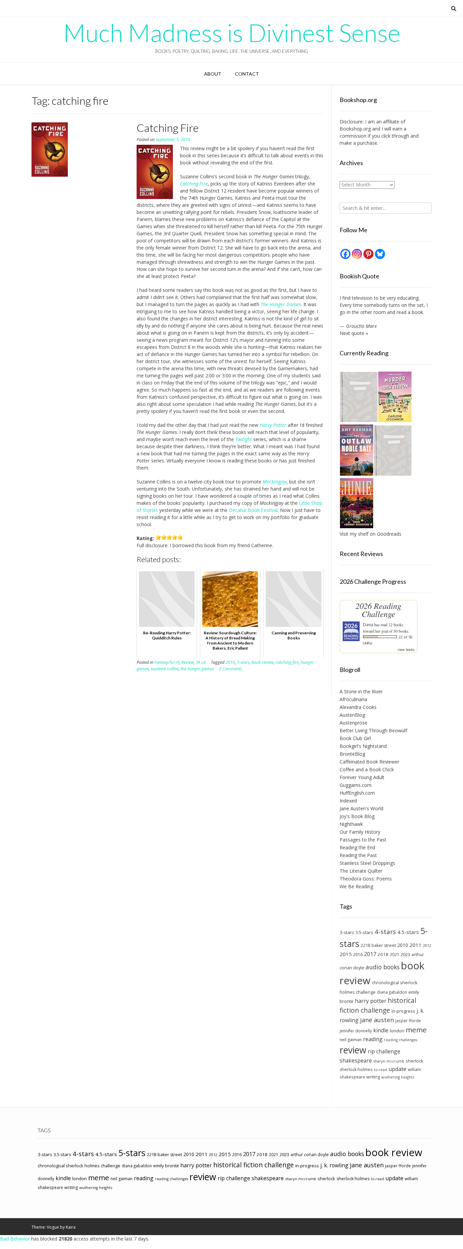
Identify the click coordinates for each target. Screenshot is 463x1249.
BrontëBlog (352, 754)
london (397, 1031)
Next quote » (354, 333)
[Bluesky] (380, 254)
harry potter (370, 1001)
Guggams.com (355, 785)
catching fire (287, 662)
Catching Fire (168, 127)
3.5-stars (364, 932)
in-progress (403, 1011)
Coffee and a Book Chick (367, 769)
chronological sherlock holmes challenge (79, 1166)
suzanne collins (165, 669)
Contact (247, 74)
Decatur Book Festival (253, 510)
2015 (346, 954)
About (212, 74)
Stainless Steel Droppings (367, 863)
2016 (358, 954)
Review (187, 662)
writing (373, 1077)
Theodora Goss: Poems (366, 878)
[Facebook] (345, 254)
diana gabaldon (392, 992)
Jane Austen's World (361, 808)
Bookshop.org (355, 128)
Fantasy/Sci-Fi (166, 662)
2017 (370, 954)
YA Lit (201, 662)
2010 (230, 662)
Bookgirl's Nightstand (363, 746)
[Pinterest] (368, 254)
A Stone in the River (361, 691)
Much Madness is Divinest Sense (231, 32)
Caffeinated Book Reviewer (369, 761)
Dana (368, 625)
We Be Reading (356, 886)
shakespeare (356, 1060)
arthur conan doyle (309, 1154)
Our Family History (360, 832)
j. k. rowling (334, 1165)
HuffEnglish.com (357, 793)
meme (416, 1029)
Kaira (71, 1227)
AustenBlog (352, 715)
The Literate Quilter (361, 871)
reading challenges (400, 1039)
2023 (405, 954)
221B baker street (378, 945)
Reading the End (357, 847)
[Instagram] (357, 254)
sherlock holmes (356, 1069)
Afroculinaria (353, 699)
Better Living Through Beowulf (373, 730)
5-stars (243, 662)
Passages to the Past (363, 839)
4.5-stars (408, 932)
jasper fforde (408, 1020)
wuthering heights (397, 1076)
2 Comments (230, 669)
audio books (383, 967)
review (353, 1050)
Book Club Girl (355, 738)
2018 (383, 954)
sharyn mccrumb (388, 1061)
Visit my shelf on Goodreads (370, 534)
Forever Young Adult (362, 777)
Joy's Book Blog (357, 816)
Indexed (348, 800)
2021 (394, 954)
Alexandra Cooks (358, 707)
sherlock (414, 1061)
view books (406, 649)
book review (262, 662)
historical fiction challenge (378, 1005)
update (397, 1069)
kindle (380, 1030)
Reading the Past (358, 855)
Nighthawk (351, 824)
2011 (415, 944)
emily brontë (166, 1166)
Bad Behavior (15, 1238)
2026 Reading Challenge (378, 609)
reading (373, 1039)
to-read (380, 1069)
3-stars (347, 932)
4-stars (385, 931)
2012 (427, 945)
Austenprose (353, 722)
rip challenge (384, 1051)
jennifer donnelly (356, 1030)
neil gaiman (351, 1040)
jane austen (377, 1020)
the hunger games (197, 669)
